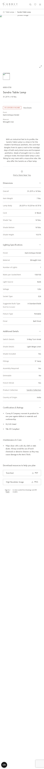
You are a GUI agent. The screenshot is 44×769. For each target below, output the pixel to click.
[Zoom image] (40, 66)
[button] (22, 42)
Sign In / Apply (7, 491)
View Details (27, 108)
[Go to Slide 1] (6, 76)
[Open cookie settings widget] (4, 765)
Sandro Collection (34, 390)
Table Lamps (10, 12)
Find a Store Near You (22, 175)
